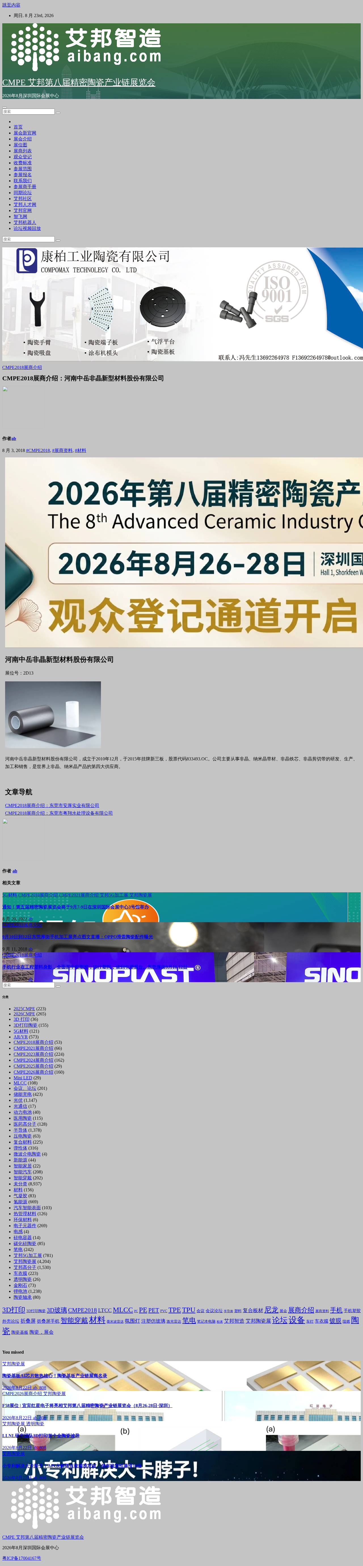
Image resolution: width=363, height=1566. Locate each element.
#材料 (80, 450)
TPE (174, 1310)
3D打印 (13, 1310)
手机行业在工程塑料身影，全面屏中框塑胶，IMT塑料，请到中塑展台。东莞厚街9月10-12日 (94, 967)
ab (13, 438)
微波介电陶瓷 (27, 1154)
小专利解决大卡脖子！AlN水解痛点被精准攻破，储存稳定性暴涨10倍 (72, 1465)
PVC (163, 1311)
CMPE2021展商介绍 (79, 895)
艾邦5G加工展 (114, 895)
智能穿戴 (23, 1177)
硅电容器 (23, 1237)
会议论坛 (214, 1310)
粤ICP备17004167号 (21, 1558)
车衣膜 (20, 1273)
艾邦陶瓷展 (140, 895)
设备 (297, 1319)
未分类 (20, 1183)
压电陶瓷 (23, 1136)
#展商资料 (62, 450)
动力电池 (23, 1112)
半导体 (20, 1130)
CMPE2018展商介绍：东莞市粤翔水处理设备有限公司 (59, 813)
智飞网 (20, 216)
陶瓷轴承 (23, 1297)
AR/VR (21, 1036)
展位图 (20, 144)
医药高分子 (25, 1124)
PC (136, 1311)
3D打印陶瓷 (25, 1025)
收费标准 (23, 162)
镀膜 (335, 1320)
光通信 (20, 1106)
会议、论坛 (25, 1088)
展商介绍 (301, 1310)
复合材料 (23, 1142)
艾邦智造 (234, 1321)
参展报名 (23, 174)
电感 (18, 1231)
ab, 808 (39, 1387)
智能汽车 (23, 1171)
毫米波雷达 (115, 1321)
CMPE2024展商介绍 (33, 1060)
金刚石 (20, 1285)
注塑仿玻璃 (153, 1321)
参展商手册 (25, 186)
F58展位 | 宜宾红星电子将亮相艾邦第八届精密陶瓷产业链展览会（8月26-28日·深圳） (87, 1405)
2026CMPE (24, 1013)
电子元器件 (25, 1225)
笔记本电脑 (206, 1321)
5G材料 (10, 895)
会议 (200, 1311)
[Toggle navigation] (4, 107)
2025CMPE (24, 1008)
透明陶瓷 (23, 1279)
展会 (283, 1311)
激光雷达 (173, 1322)
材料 (18, 1189)
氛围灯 (132, 1321)
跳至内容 (11, 5)
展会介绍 (23, 138)
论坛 (280, 1320)
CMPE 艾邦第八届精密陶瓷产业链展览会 (78, 82)
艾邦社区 (23, 198)
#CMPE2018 (38, 450)
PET (153, 1310)
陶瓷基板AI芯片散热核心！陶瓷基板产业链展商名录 (54, 1375)
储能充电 (23, 1094)
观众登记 (23, 156)
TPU (188, 1310)
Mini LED (23, 1077)
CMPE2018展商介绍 (22, 367)
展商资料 (322, 1311)
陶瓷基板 (19, 1332)
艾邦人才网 (25, 204)
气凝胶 (20, 1195)
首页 (18, 127)
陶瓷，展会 (41, 1332)
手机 (336, 1310)
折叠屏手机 (48, 1321)
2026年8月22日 (17, 1387)
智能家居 (23, 1165)
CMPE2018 (82, 1310)
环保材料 (23, 1219)
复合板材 (253, 1310)
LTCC (105, 1310)
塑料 (238, 1311)
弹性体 (20, 1148)
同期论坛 (23, 192)
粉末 (220, 1321)
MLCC (20, 1082)
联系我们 (23, 180)
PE (143, 1310)
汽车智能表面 (27, 1207)
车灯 (310, 1321)
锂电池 (20, 1291)
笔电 (18, 1249)
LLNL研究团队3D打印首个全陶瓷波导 (41, 1435)
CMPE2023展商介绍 (33, 1054)
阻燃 (346, 1321)
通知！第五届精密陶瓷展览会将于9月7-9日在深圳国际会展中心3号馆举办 (75, 907)
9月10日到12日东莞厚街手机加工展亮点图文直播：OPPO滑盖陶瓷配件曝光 (77, 936)
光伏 (18, 1100)
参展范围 (23, 168)
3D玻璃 (57, 1310)
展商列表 (23, 150)
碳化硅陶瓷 (25, 1243)
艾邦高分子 (25, 1267)
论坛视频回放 (27, 228)
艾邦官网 (23, 210)
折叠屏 (28, 1321)
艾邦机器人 (25, 222)
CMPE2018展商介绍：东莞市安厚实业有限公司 (52, 805)
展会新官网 (25, 132)
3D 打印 (21, 1019)
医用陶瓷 (23, 1118)
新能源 (20, 1160)
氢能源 (20, 1201)
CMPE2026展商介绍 (33, 1072)
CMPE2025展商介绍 (33, 1066)
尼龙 (271, 1310)
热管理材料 (25, 1213)
